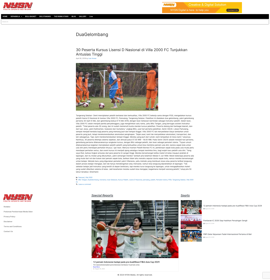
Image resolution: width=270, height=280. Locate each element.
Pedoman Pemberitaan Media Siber (18, 212)
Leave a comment (84, 184)
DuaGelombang (93, 180)
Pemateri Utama (161, 180)
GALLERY (82, 16)
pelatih (153, 180)
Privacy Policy (9, 217)
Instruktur (103, 180)
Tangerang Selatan (179, 180)
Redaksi (7, 207)
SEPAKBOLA (15, 16)
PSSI (170, 180)
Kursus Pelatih (123, 180)
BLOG (74, 16)
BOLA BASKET (30, 16)
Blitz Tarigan (82, 180)
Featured (81, 177)
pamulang (146, 180)
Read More (96, 267)
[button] (16, 16)
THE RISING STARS (61, 16)
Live (91, 16)
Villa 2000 (88, 177)
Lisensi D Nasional (135, 180)
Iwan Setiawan (112, 180)
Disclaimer (8, 221)
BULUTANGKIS (45, 16)
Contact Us (8, 231)
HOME (5, 16)
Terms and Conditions (13, 226)
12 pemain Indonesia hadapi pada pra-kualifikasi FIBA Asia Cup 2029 (126, 262)
